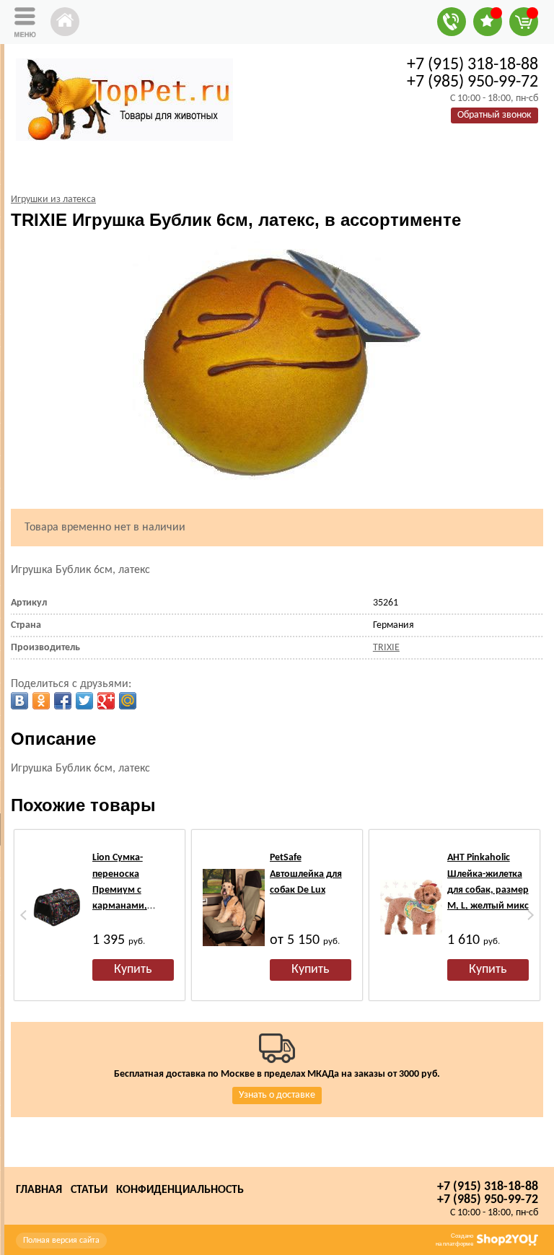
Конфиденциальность (180, 1190)
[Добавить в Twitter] (84, 700)
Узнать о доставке (277, 1095)
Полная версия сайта (61, 1240)
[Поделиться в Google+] (106, 700)
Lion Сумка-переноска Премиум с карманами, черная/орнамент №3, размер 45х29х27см (132, 906)
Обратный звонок (494, 115)
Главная (39, 1190)
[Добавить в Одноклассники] (41, 700)
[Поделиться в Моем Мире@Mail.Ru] (127, 700)
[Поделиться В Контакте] (19, 700)
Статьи (89, 1190)
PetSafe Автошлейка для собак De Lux (306, 874)
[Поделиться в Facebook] (62, 700)
